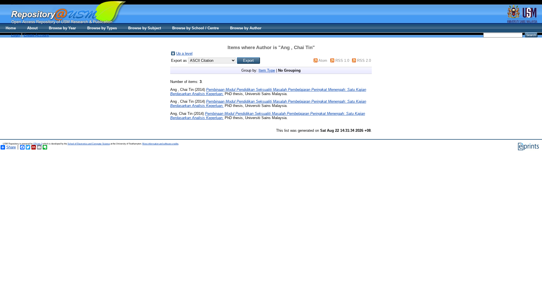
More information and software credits (160, 143)
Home (11, 28)
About (32, 28)
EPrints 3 (37, 143)
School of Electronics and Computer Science (88, 143)
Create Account (36, 35)
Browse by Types (102, 28)
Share (11, 147)
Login (15, 35)
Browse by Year (62, 28)
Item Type (267, 70)
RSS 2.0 (364, 60)
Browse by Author (245, 28)
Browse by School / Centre (195, 28)
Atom (322, 60)
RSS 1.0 (342, 60)
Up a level (184, 53)
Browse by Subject (144, 28)
